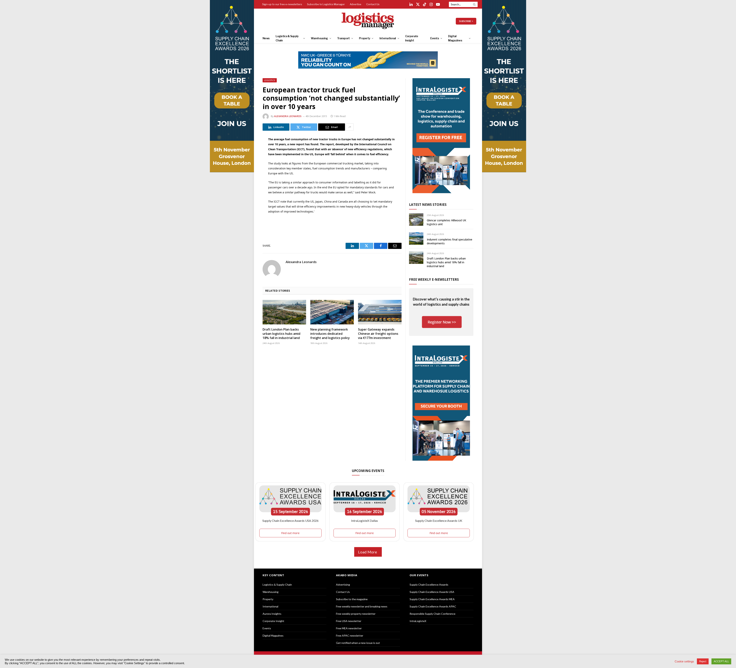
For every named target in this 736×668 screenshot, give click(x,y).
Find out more (290, 533)
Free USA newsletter (348, 621)
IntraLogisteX (418, 621)
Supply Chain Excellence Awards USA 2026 (290, 520)
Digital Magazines (455, 38)
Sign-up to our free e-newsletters (282, 4)
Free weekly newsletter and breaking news (361, 606)
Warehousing (319, 38)
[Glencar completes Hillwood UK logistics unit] (416, 219)
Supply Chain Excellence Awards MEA (432, 599)
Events (434, 38)
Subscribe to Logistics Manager (326, 4)
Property (364, 38)
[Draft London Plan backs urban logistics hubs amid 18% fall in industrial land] (284, 312)
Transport (343, 38)
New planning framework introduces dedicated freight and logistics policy (330, 333)
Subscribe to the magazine (352, 599)
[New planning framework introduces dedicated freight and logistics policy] (332, 312)
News (266, 38)
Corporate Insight (411, 38)
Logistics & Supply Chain (287, 38)
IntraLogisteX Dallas (364, 520)
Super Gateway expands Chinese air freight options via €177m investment (378, 333)
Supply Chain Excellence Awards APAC (433, 606)
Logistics (269, 80)
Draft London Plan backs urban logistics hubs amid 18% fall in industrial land (281, 333)
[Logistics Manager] (368, 21)
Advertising (343, 584)
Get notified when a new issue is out (358, 642)
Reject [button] (702, 661)
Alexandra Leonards (288, 116)
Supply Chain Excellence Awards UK (438, 520)
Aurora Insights (272, 613)
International (388, 38)
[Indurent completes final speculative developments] (416, 238)
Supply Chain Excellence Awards (429, 584)
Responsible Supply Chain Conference (432, 613)
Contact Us (373, 4)
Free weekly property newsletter (355, 613)
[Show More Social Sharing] (350, 127)
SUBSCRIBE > (466, 21)
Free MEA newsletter (349, 628)
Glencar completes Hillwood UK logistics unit (446, 222)
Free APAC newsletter (349, 635)
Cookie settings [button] (684, 661)
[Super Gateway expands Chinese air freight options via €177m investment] (380, 312)
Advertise (355, 4)
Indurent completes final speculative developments (449, 241)
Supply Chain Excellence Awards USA (432, 591)
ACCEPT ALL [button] (721, 661)
